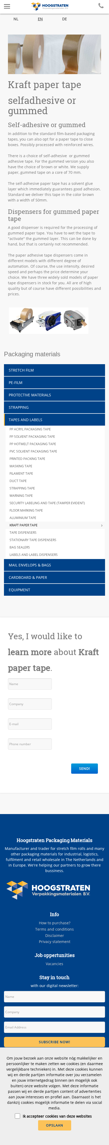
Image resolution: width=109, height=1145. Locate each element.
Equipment (19, 589)
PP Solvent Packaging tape (32, 436)
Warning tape (21, 495)
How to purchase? (54, 922)
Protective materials (30, 394)
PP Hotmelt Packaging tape (33, 444)
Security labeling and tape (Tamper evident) (47, 503)
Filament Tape (21, 473)
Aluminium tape (23, 518)
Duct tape (18, 481)
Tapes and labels (25, 419)
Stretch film (21, 370)
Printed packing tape (27, 458)
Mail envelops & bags (30, 564)
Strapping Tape (22, 488)
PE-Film (15, 382)
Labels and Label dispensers (34, 554)
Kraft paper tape (24, 525)
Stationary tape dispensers (33, 540)
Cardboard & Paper (28, 577)
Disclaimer (54, 935)
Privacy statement (54, 941)
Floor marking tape (26, 510)
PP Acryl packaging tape (30, 429)
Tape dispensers (23, 532)
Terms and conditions (54, 929)
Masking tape (21, 466)
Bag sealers (20, 547)
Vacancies (54, 963)
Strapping (19, 407)
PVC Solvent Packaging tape (33, 451)
